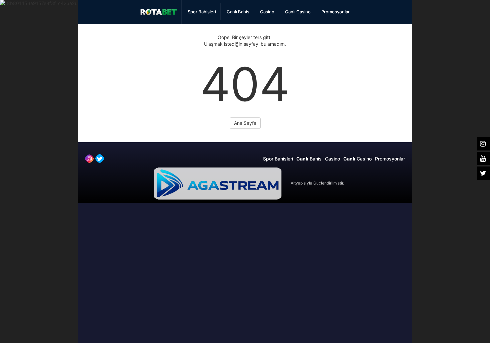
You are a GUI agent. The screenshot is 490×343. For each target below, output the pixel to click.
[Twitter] (99, 158)
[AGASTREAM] (218, 183)
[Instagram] (89, 158)
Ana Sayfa (245, 123)
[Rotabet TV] (159, 12)
